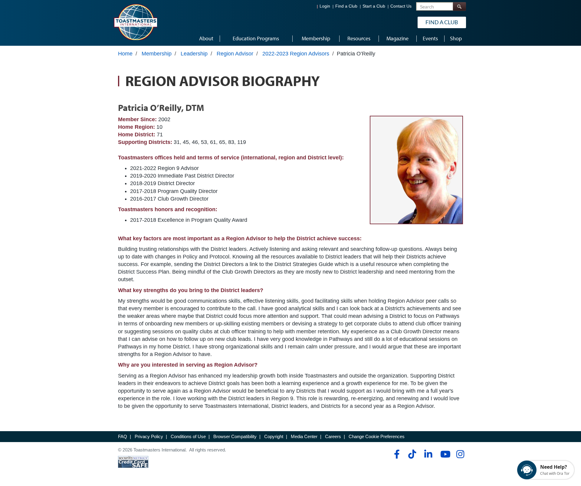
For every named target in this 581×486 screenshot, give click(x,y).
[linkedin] (428, 454)
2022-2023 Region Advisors (295, 54)
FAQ (122, 436)
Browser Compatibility (235, 436)
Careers (333, 436)
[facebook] (396, 454)
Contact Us (401, 6)
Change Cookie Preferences (377, 436)
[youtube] (444, 454)
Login (325, 6)
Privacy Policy (149, 436)
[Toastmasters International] (135, 22)
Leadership (194, 54)
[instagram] (460, 454)
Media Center (304, 436)
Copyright (273, 436)
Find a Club (346, 6)
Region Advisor (235, 54)
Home (125, 54)
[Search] (459, 6)
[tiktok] (412, 454)
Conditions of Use (188, 436)
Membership (157, 54)
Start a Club (374, 6)
